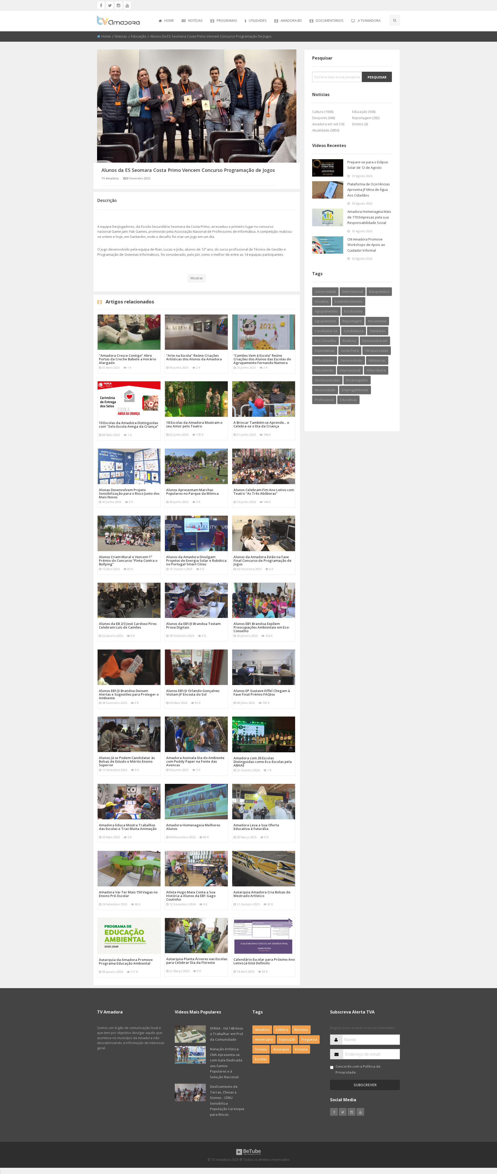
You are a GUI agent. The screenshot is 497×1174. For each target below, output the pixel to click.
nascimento (324, 370)
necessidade (325, 390)
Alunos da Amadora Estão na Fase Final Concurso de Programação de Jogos (262, 560)
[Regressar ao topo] (480, 1141)
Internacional (350, 370)
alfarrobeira (376, 370)
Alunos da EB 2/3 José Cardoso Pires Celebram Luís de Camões (128, 625)
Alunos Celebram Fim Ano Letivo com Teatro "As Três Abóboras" (263, 491)
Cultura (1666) (322, 111)
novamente (377, 321)
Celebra (282, 1029)
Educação (138, 36)
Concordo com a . (358, 1069)
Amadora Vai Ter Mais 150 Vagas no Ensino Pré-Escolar (128, 894)
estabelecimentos (349, 301)
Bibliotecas (377, 360)
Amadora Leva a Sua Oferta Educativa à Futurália (256, 827)
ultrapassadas (376, 350)
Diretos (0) (360, 124)
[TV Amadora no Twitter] (110, 5)
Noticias (121, 36)
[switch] (331, 1067)
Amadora (262, 1029)
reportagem (352, 321)
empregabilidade (355, 390)
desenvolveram (375, 340)
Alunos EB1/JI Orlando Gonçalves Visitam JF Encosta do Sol (193, 692)
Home (169, 20)
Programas (227, 20)
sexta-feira (350, 350)
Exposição (287, 1039)
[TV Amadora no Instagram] (118, 5)
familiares (378, 331)
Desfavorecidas (327, 380)
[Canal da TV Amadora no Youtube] (127, 5)
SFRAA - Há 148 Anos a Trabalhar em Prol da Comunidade (226, 1034)
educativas (348, 399)
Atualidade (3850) (325, 130)
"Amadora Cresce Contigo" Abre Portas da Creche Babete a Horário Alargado (127, 359)
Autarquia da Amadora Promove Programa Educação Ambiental (126, 961)
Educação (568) (363, 111)
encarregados (357, 380)
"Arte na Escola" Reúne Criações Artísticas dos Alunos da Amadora (194, 357)
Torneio (261, 1049)
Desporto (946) (323, 117)
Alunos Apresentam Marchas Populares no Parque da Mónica (192, 491)
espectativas (325, 350)
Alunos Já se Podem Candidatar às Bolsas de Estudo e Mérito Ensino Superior (127, 761)
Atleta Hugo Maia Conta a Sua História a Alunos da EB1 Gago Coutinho (191, 896)
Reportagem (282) (365, 117)
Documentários (329, 20)
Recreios (301, 1029)
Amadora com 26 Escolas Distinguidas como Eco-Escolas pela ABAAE (262, 762)
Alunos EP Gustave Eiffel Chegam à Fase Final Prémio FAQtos (261, 692)
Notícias (195, 20)
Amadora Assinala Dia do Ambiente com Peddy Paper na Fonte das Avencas (195, 761)
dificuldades (324, 360)
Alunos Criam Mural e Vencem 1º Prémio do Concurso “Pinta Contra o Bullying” (128, 560)
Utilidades (258, 20)
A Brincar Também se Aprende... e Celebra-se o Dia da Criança (261, 424)
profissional (324, 399)
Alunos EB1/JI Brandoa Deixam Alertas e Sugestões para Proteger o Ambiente (129, 694)
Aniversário (264, 1039)
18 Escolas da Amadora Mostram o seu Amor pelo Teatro (194, 424)
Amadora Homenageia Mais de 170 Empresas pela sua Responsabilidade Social (369, 217)
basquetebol (379, 291)
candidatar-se (326, 331)
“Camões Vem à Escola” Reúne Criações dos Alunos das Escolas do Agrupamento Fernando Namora (262, 359)
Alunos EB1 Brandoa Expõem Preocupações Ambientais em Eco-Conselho (261, 627)
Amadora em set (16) (328, 124)
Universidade (325, 291)
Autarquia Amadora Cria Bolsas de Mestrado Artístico (261, 894)
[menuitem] (166, 21)
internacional (352, 291)
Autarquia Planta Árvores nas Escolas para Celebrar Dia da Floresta (196, 961)
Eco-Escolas (353, 311)
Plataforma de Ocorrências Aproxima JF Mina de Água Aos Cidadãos (368, 190)
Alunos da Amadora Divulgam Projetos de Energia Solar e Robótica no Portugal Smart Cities (196, 560)
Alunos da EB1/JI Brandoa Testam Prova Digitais (193, 625)
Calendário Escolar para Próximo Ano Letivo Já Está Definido (264, 961)
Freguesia (309, 1039)
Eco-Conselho (325, 340)
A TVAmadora (369, 20)
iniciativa (321, 301)
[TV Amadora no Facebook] (101, 5)
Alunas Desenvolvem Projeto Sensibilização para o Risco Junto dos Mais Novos (129, 493)
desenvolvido (351, 360)
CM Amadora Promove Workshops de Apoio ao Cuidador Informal (366, 245)
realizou (349, 340)
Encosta (301, 1049)
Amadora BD (291, 20)
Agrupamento (325, 321)
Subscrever (365, 1084)
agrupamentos (326, 311)
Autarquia (281, 1049)
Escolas (261, 1059)
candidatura (353, 331)
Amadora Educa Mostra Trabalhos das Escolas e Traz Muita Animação (128, 827)
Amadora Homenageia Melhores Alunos (193, 827)
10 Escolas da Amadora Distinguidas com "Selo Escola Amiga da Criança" (128, 424)
